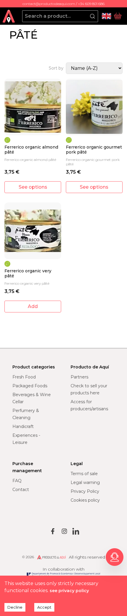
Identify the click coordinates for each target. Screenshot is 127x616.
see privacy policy (69, 590)
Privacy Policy (85, 491)
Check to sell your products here (89, 389)
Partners (79, 377)
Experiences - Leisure (26, 439)
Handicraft (23, 426)
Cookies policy (85, 500)
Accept (44, 607)
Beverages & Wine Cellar (31, 398)
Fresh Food (24, 377)
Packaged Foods (29, 385)
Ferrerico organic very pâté (27, 274)
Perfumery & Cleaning (25, 414)
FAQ (17, 480)
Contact (20, 489)
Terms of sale (84, 473)
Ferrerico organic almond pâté (31, 150)
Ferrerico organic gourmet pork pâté (94, 150)
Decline (14, 607)
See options (33, 187)
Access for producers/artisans (89, 405)
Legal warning (85, 482)
